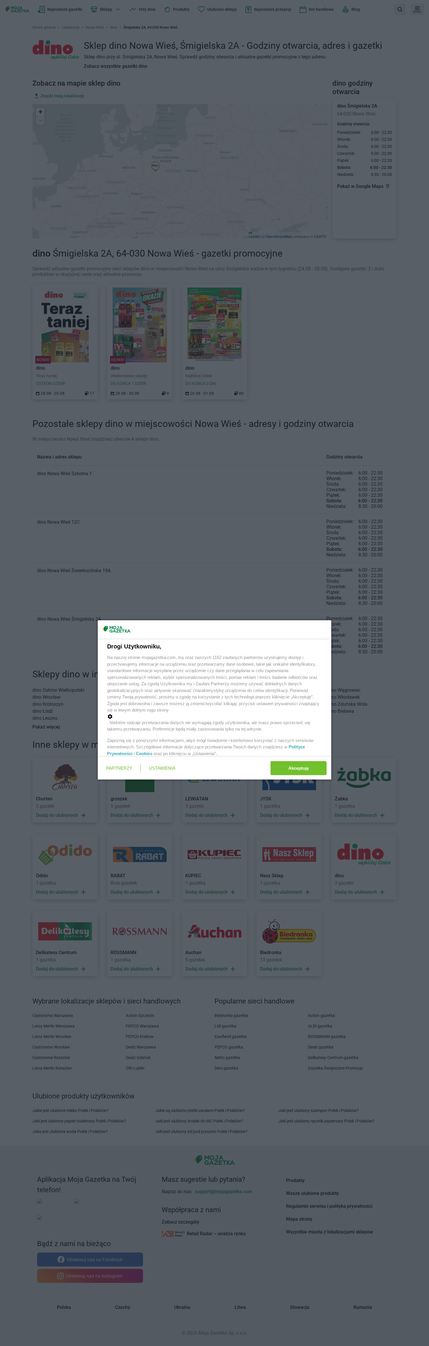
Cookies (144, 753)
